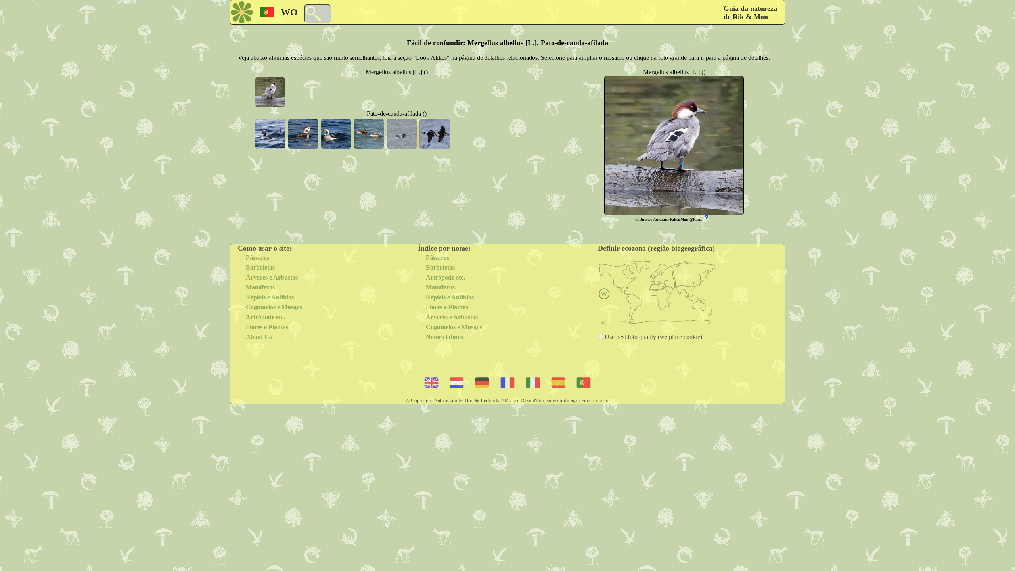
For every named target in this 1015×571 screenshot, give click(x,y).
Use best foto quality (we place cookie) (652, 336)
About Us (259, 336)
